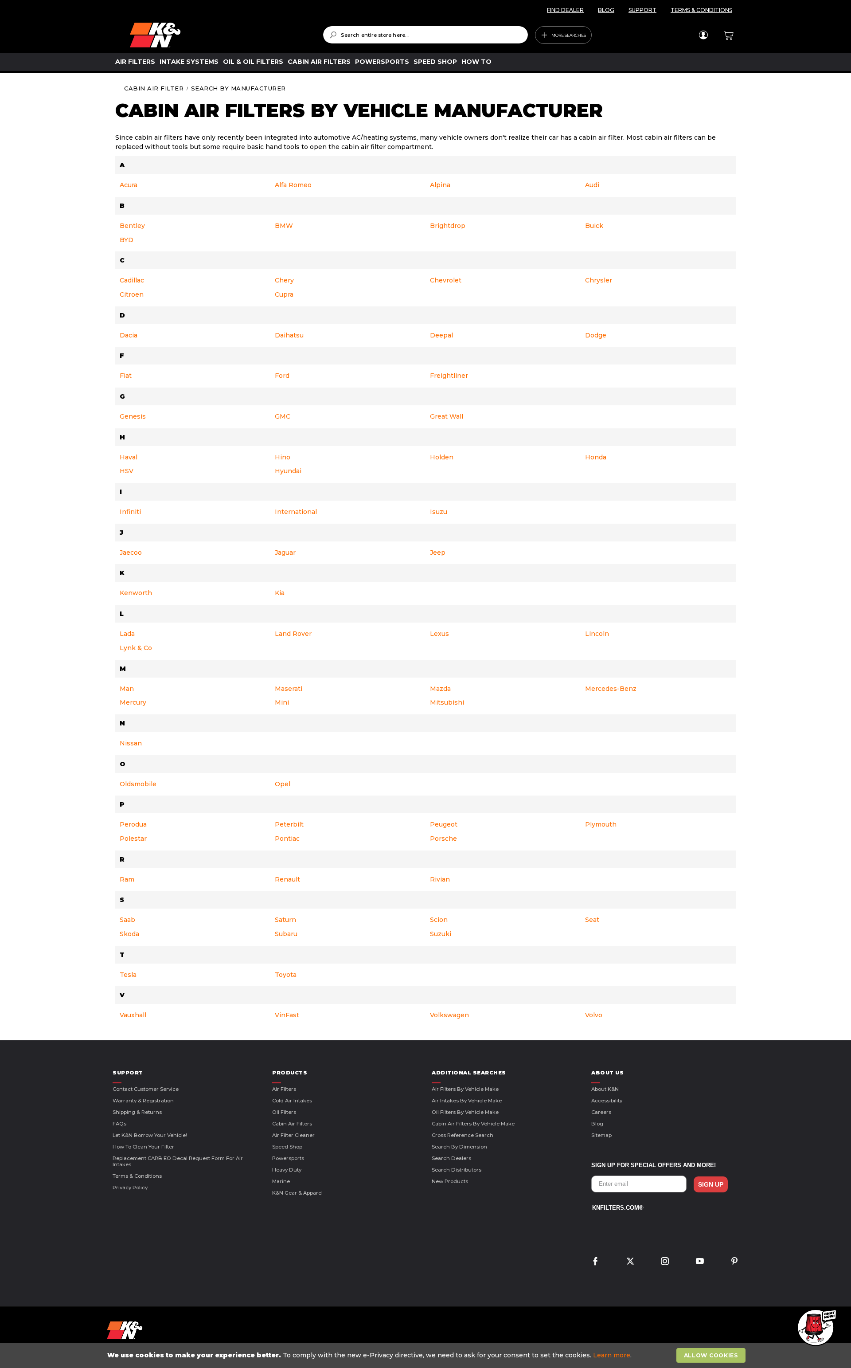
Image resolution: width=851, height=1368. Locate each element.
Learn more (611, 1355)
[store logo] (220, 35)
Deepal (441, 335)
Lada (127, 634)
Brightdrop (447, 226)
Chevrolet (445, 280)
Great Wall (446, 416)
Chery (284, 280)
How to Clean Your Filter (143, 1147)
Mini (282, 702)
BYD (126, 240)
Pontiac (287, 839)
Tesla (128, 975)
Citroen (132, 294)
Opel (282, 784)
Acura (128, 185)
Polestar (133, 839)
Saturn (285, 920)
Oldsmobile (138, 784)
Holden (441, 457)
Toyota (286, 975)
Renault (287, 879)
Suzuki (440, 934)
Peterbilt (289, 824)
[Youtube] (700, 1262)
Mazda (440, 689)
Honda (595, 457)
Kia (280, 593)
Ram (127, 879)
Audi (592, 185)
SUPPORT (642, 10)
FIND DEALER (565, 10)
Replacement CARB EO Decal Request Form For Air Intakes (178, 1161)
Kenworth (136, 593)
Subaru (286, 934)
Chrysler (598, 280)
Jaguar (285, 553)
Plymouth (601, 824)
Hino (282, 457)
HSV (126, 471)
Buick (594, 226)
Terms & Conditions (137, 1176)
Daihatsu (289, 335)
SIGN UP (710, 1184)
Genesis (133, 416)
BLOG (606, 10)
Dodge (595, 335)
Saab (127, 920)
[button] (815, 1328)
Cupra (284, 294)
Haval (128, 457)
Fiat (126, 376)
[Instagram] (665, 1262)
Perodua (133, 824)
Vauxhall (133, 1015)
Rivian (440, 879)
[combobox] (425, 35)
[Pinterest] (734, 1262)
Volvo (593, 1015)
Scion (439, 920)
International (296, 512)
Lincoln (597, 634)
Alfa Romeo (293, 185)
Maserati (288, 689)
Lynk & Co (136, 648)
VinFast (287, 1015)
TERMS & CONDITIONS (701, 10)
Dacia (128, 335)
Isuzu (438, 512)
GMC (282, 416)
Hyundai (288, 471)
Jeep (437, 553)
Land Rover (293, 634)
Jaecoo (131, 553)
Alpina (440, 185)
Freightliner (449, 376)
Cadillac (132, 280)
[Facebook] (595, 1262)
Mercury (133, 702)
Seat (592, 920)
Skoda (129, 934)
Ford (282, 376)
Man (127, 689)
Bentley (132, 226)
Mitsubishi (447, 702)
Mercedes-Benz (610, 689)
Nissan (131, 743)
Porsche (443, 839)
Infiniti (130, 512)
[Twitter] (630, 1262)
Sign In (703, 35)
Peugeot (443, 824)
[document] (426, 1355)
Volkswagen (449, 1015)
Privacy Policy (130, 1187)
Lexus (439, 634)
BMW (284, 226)
